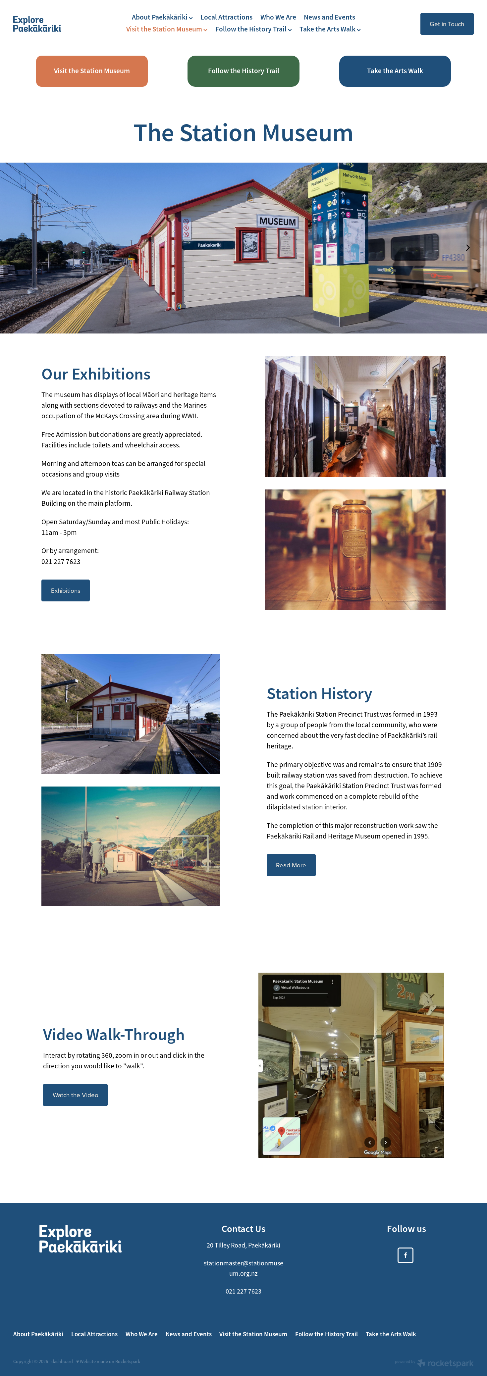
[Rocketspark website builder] (434, 1364)
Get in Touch (447, 23)
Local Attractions (226, 17)
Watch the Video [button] (75, 1094)
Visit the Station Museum (164, 29)
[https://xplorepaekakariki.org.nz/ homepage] (59, 24)
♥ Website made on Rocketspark (108, 1361)
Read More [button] (291, 864)
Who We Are (278, 17)
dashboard (62, 1361)
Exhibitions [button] (66, 590)
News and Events (329, 17)
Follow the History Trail (251, 29)
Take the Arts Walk (328, 29)
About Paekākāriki (160, 17)
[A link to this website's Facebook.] (405, 1255)
